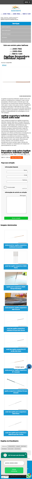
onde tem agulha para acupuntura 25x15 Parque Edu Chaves (15, 433)
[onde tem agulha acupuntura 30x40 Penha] (16, 257)
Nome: (25, 170)
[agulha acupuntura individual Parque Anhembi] (16, 382)
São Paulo (23, 446)
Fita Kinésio (4, 37)
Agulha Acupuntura (6, 27)
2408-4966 (16, 14)
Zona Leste (10, 448)
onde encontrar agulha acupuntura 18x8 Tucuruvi (16, 308)
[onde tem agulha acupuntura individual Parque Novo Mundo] (16, 320)
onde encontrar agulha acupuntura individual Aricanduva (16, 246)
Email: (25, 175)
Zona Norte (17, 448)
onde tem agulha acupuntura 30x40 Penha (16, 267)
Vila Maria (4, 448)
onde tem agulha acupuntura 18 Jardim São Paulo (15, 350)
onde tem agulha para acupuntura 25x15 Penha (15, 412)
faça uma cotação (17, 157)
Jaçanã (18, 446)
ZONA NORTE (11, 446)
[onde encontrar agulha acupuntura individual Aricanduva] (16, 236)
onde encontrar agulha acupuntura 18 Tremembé (16, 371)
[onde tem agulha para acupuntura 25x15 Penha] (16, 403)
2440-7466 (6, 14)
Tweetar (4, 65)
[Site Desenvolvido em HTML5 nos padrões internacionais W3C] (5, 477)
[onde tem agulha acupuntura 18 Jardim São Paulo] (16, 341)
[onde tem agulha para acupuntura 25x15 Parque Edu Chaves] (16, 424)
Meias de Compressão (7, 41)
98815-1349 (27, 14)
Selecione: (4, 446)
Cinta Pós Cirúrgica (6, 34)
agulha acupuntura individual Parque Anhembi (16, 392)
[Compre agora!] (29, 366)
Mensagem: (23, 195)
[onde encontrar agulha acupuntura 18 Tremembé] (16, 361)
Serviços (15, 23)
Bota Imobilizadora (6, 30)
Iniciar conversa (14, 470)
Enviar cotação (16, 218)
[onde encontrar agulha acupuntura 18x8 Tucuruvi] (16, 299)
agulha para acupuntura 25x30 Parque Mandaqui (15, 287)
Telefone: (24, 180)
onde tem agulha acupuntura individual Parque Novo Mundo (16, 329)
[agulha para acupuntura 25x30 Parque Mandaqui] (16, 278)
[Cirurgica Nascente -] (16, 8)
